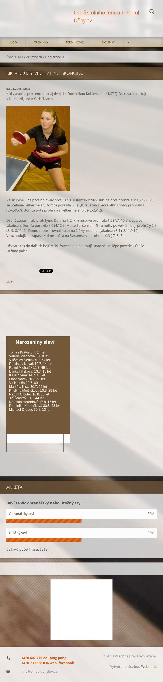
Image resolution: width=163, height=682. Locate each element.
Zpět (10, 281)
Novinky (108, 42)
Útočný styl (18, 532)
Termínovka (75, 42)
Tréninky (41, 42)
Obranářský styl (21, 513)
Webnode (149, 666)
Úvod (12, 42)
